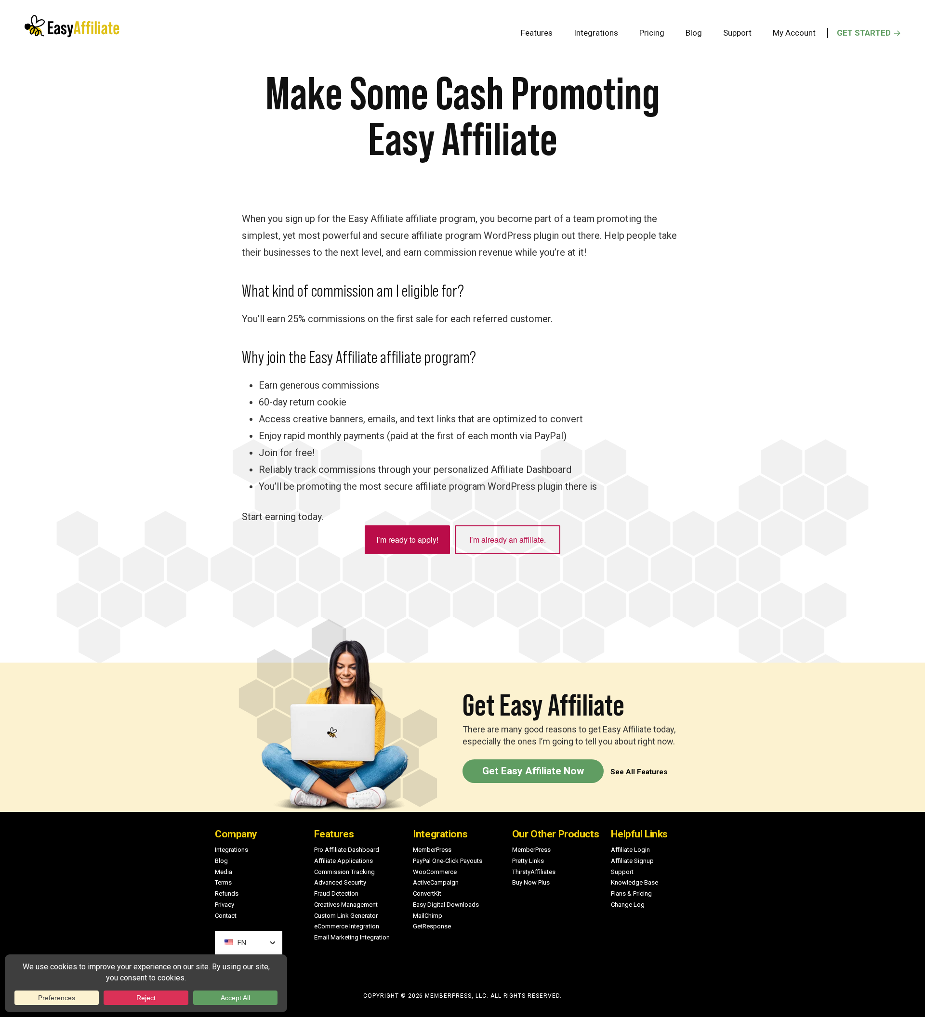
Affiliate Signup (632, 860)
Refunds (226, 893)
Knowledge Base (634, 882)
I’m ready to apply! (407, 539)
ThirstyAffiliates (533, 871)
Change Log (628, 904)
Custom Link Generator (346, 915)
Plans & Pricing (631, 893)
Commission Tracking (344, 871)
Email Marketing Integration (352, 937)
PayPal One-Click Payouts (447, 860)
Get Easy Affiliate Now (533, 771)
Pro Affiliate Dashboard (346, 849)
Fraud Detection (336, 893)
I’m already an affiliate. (507, 539)
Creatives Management (346, 904)
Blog (221, 860)
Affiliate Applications (343, 860)
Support (622, 871)
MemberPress (432, 849)
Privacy (224, 904)
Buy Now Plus (531, 882)
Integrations (231, 849)
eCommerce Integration (346, 926)
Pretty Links (528, 860)
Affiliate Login (630, 849)
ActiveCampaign (436, 882)
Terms (223, 882)
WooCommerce (435, 871)
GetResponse (432, 926)
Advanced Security (340, 882)
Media (223, 871)
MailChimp (427, 915)
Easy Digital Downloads (446, 904)
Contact (226, 915)
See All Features (638, 772)
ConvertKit (427, 893)
